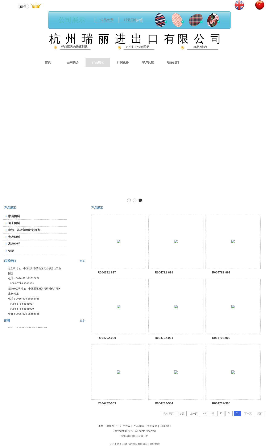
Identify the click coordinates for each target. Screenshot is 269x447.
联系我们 (10, 261)
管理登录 (155, 443)
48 (204, 413)
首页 (181, 413)
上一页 (194, 413)
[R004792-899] (233, 241)
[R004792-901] (175, 306)
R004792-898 (164, 272)
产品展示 (139, 425)
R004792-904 (164, 403)
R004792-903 (107, 403)
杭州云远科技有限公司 (135, 443)
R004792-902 (221, 338)
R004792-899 (221, 272)
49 (212, 413)
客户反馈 (152, 425)
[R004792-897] (118, 241)
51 (229, 413)
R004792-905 (221, 403)
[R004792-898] (175, 241)
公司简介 (112, 425)
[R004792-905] (233, 372)
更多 (82, 261)
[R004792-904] (175, 372)
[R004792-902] (233, 306)
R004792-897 (107, 272)
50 (221, 413)
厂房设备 (125, 425)
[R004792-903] (118, 372)
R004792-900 (107, 338)
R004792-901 (164, 338)
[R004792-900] (118, 306)
